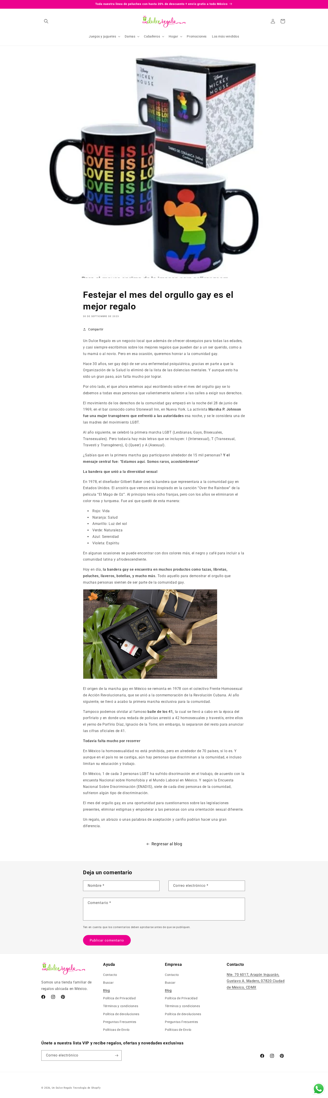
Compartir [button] (95, 329)
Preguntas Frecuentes (119, 1022)
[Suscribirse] (116, 1055)
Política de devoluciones (121, 1014)
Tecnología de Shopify (87, 1087)
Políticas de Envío (116, 1029)
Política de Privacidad (119, 998)
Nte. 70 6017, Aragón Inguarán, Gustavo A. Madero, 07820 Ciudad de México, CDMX (256, 981)
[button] (46, 21)
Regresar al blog (167, 843)
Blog (106, 990)
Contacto (110, 975)
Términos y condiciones (120, 1006)
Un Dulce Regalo (62, 1087)
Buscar (108, 982)
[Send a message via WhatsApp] (319, 1089)
